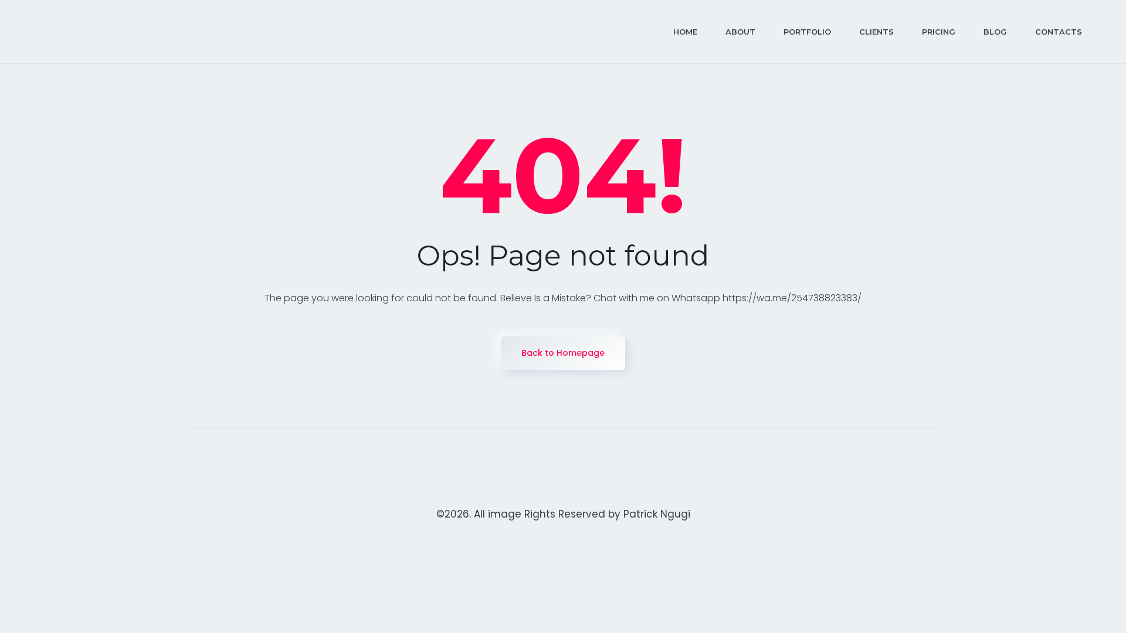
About (740, 31)
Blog (995, 31)
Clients (876, 31)
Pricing (938, 31)
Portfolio (807, 31)
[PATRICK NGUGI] (108, 31)
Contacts (1058, 31)
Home (685, 31)
